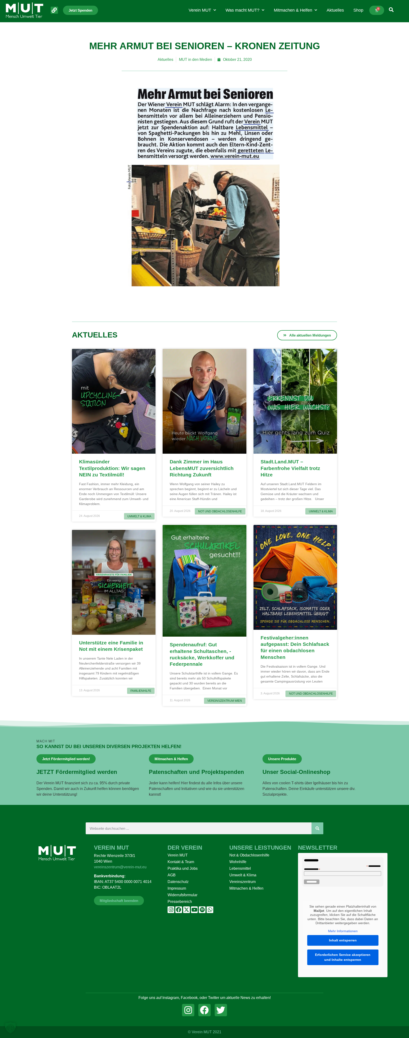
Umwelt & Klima (242, 875)
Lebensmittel (240, 868)
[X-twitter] (186, 909)
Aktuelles (335, 10)
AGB (172, 875)
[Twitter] (221, 1010)
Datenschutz (178, 882)
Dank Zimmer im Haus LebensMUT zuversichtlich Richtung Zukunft (202, 468)
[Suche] (317, 828)
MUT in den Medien (195, 60)
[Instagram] (171, 909)
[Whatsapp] (210, 909)
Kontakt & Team (181, 862)
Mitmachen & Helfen (293, 10)
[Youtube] (194, 909)
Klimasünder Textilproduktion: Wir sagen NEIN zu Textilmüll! (112, 468)
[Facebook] (178, 909)
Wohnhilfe (237, 862)
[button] (10, 1027)
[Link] (54, 10)
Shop (358, 10)
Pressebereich (180, 902)
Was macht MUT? (242, 10)
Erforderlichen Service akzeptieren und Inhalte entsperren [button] (342, 957)
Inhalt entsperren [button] (343, 940)
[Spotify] (202, 909)
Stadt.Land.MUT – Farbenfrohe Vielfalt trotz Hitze (290, 468)
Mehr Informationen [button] (343, 931)
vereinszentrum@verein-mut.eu (120, 867)
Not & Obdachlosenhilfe (249, 855)
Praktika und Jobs (183, 868)
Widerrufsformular (182, 895)
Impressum (177, 888)
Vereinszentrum (242, 882)
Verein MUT (200, 10)
